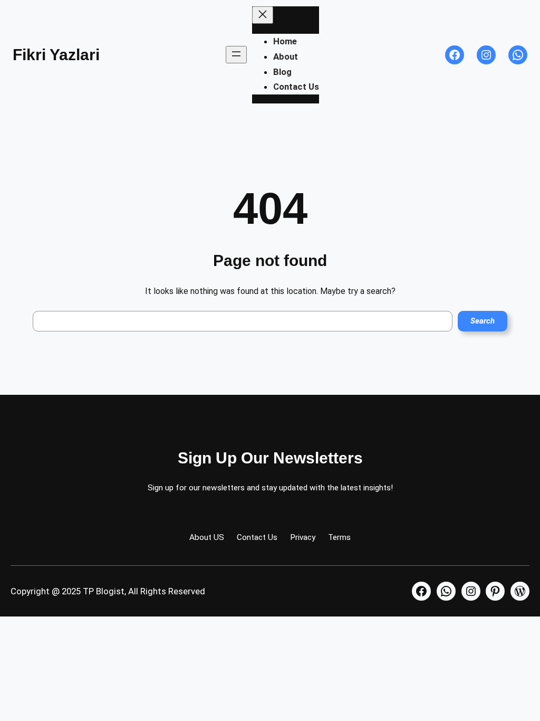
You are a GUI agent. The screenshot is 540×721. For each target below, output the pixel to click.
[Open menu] (236, 54)
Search (482, 321)
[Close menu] (262, 15)
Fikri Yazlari (56, 54)
